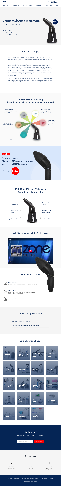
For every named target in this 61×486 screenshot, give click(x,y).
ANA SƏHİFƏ (10, 478)
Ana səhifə (4, 9)
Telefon (11, 466)
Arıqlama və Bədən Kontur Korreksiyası (37, 385)
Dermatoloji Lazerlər (22, 400)
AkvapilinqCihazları (22, 370)
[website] (49, 2)
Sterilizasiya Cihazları (36, 400)
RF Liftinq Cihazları (35, 370)
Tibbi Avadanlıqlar (15, 5)
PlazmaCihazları (7, 400)
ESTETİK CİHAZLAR (17, 478)
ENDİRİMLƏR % (39, 5)
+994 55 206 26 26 (54, 2)
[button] (55, 24)
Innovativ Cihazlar (15, 9)
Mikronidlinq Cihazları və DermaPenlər (8, 385)
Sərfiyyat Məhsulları (36, 415)
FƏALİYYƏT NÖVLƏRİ (45, 478)
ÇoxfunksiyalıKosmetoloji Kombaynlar (51, 355)
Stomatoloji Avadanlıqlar (27, 5)
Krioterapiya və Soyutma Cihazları (23, 385)
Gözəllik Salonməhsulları (22, 415)
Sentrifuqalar (51, 400)
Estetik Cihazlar (6, 5)
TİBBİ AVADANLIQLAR (25, 478)
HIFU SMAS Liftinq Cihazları (52, 370)
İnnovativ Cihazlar (7, 370)
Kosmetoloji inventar (8, 415)
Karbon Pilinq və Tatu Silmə (23, 355)
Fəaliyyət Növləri (49, 5)
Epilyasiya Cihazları (7, 355)
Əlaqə (57, 5)
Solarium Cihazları (50, 385)
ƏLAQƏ (51, 478)
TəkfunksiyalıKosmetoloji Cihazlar (37, 355)
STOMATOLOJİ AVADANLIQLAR (35, 478)
